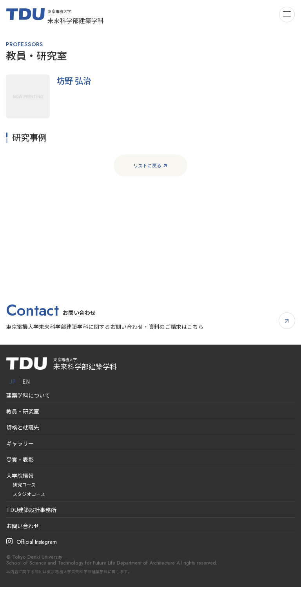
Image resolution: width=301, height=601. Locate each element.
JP (12, 381)
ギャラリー (20, 443)
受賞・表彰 (20, 459)
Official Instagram (36, 542)
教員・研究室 (22, 411)
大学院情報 (20, 475)
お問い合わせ (22, 526)
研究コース (24, 484)
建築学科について (28, 395)
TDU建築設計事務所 (31, 510)
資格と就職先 (22, 427)
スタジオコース (29, 493)
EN (26, 381)
